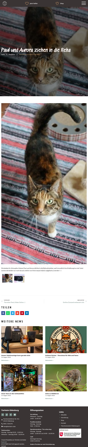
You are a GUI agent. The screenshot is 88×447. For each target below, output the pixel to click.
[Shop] (57, 3)
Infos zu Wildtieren (52, 394)
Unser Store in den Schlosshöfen (12, 394)
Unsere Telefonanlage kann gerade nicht (15, 355)
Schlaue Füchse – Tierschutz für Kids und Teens (61, 355)
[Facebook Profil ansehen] (10, 414)
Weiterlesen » (5, 360)
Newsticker (12, 54)
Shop (62, 3)
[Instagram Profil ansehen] (2, 414)
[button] (3, 313)
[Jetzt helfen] (27, 3)
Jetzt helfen (34, 3)
